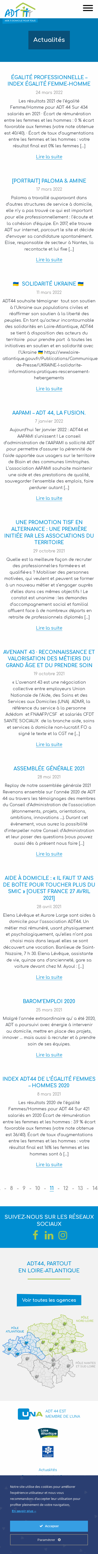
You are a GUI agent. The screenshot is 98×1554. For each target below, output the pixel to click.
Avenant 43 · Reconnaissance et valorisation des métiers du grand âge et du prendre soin (49, 659)
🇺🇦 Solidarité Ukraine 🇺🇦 (49, 284)
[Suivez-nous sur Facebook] (35, 1235)
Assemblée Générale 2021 (49, 768)
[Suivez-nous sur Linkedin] (49, 1235)
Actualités (48, 1470)
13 (80, 1188)
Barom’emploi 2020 (49, 1001)
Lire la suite (49, 156)
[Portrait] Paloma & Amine (49, 181)
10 (37, 1188)
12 (65, 1188)
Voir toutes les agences (49, 1300)
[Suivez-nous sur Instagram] (63, 1235)
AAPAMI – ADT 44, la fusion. (49, 413)
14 (95, 1188)
